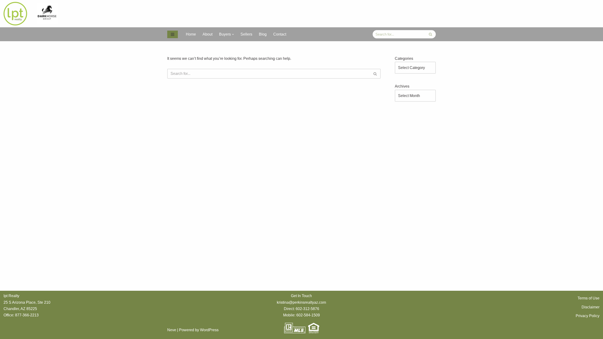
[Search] (430, 34)
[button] (233, 34)
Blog (263, 34)
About (207, 34)
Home (191, 34)
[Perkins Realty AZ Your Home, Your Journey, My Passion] (16, 13)
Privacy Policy (587, 316)
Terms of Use (588, 298)
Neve (171, 330)
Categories (404, 58)
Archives (402, 86)
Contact (279, 34)
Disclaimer (590, 307)
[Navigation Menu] (172, 34)
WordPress (209, 330)
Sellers (246, 34)
